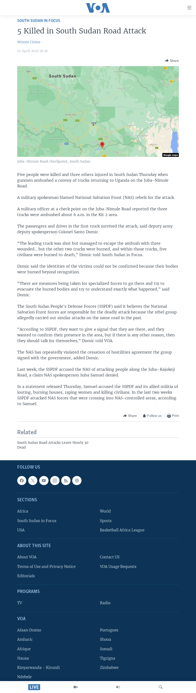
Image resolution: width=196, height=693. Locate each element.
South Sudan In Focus (38, 21)
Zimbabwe (109, 667)
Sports (106, 520)
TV (19, 603)
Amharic (25, 639)
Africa (22, 511)
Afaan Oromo (29, 630)
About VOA (27, 557)
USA (21, 530)
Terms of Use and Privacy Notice (46, 566)
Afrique (24, 649)
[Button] (172, 60)
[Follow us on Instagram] (54, 480)
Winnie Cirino (28, 42)
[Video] (75, 687)
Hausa (23, 658)
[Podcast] (76, 480)
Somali (106, 649)
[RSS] (65, 480)
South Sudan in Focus (36, 520)
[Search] (160, 687)
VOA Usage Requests (118, 566)
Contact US (110, 557)
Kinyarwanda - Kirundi (38, 667)
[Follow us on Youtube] (43, 480)
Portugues (109, 630)
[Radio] (118, 687)
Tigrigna (107, 658)
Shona (105, 639)
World (105, 511)
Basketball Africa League (122, 530)
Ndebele (24, 677)
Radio (105, 603)
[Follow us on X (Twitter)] (32, 480)
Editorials (26, 576)
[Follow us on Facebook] (21, 480)
